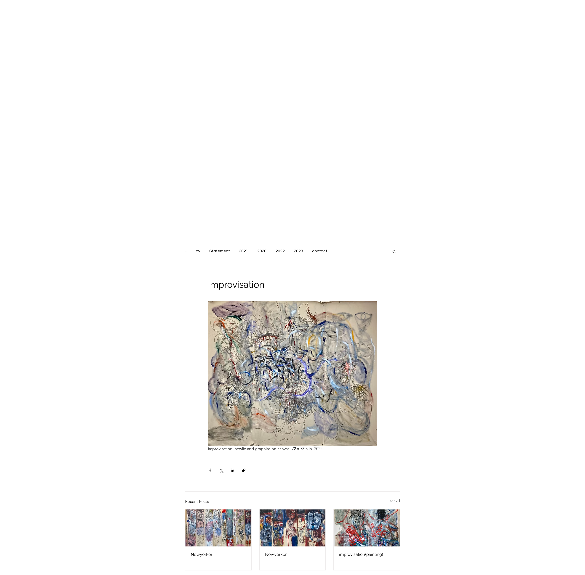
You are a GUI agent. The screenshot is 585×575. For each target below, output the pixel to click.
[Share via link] (244, 470)
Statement (219, 251)
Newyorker (201, 554)
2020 (261, 251)
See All (395, 501)
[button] (394, 251)
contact (319, 251)
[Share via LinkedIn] (232, 470)
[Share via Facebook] (210, 470)
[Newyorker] (218, 527)
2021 (243, 251)
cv (198, 251)
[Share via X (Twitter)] (221, 470)
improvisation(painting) (361, 554)
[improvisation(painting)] (367, 527)
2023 (298, 251)
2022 (280, 251)
